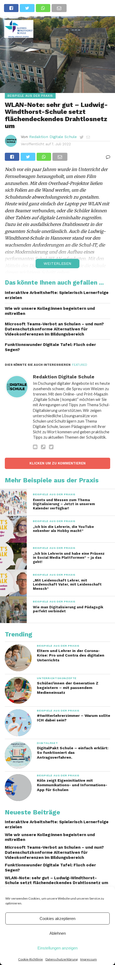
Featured (79, 365)
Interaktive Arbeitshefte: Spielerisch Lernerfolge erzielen (57, 295)
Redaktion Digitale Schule (53, 137)
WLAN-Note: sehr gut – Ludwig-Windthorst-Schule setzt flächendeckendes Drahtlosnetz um (56, 880)
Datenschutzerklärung (61, 959)
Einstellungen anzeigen (57, 948)
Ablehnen (57, 933)
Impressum (88, 959)
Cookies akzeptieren (57, 918)
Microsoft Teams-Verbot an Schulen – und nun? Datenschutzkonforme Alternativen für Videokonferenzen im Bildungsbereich (54, 329)
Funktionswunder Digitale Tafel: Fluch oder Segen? (50, 347)
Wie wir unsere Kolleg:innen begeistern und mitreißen (50, 311)
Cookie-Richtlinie (30, 959)
